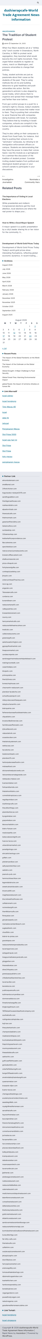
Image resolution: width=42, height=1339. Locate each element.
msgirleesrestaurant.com (11, 895)
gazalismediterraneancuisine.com (15, 1305)
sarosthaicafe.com (9, 1110)
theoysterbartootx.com (11, 1028)
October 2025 (7, 306)
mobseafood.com (9, 766)
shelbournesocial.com (10, 559)
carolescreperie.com (10, 654)
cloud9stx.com (8, 932)
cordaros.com (7, 596)
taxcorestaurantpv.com (11, 1144)
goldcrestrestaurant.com (11, 1214)
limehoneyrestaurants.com (12, 1210)
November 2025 (8, 302)
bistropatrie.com (8, 708)
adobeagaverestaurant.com (13, 1177)
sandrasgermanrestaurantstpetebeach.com (18, 659)
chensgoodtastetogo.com (12, 1094)
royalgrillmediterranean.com (13, 1106)
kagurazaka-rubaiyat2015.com (14, 493)
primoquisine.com (9, 675)
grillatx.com (6, 858)
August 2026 (7, 265)
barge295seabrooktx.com (12, 1073)
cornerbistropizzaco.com (11, 795)
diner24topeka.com (9, 969)
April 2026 (6, 281)
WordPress (7, 1336)
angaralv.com (7, 588)
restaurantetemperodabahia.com (14, 945)
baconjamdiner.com (9, 1119)
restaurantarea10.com (10, 605)
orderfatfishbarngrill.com (11, 1069)
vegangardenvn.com (10, 1293)
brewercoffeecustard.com (12, 555)
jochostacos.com (8, 1135)
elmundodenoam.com (10, 480)
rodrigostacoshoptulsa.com (12, 1019)
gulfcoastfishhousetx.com (12, 1061)
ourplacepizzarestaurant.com (13, 1251)
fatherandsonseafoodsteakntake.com (16, 712)
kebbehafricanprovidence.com (14, 538)
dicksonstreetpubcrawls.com (13, 770)
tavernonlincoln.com (10, 1168)
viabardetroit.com (9, 733)
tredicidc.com (7, 630)
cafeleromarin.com (9, 903)
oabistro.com (7, 870)
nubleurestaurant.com (10, 1181)
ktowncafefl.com (8, 891)
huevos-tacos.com (9, 841)
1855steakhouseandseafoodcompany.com (18, 1011)
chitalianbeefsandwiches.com (13, 978)
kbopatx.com (7, 671)
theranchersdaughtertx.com (13, 1123)
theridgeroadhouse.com (11, 501)
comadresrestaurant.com (11, 1202)
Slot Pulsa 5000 (9, 434)
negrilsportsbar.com (10, 799)
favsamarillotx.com (9, 1139)
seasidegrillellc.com (9, 1102)
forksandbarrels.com (10, 787)
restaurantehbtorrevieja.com (13, 1227)
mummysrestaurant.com (11, 1048)
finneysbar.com (8, 916)
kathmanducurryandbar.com (13, 994)
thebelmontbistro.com (10, 791)
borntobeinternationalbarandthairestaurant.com (20, 1231)
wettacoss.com (8, 746)
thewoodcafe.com (9, 513)
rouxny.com (6, 617)
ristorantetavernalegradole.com (14, 775)
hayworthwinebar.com (10, 1115)
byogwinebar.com (9, 816)
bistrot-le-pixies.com (10, 936)
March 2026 (7, 286)
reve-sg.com (7, 584)
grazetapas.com (8, 940)
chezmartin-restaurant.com (12, 688)
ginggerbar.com (8, 961)
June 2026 (6, 273)
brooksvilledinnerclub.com (12, 721)
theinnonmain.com (9, 518)
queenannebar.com (9, 1081)
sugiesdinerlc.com (9, 928)
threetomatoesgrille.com (11, 1003)
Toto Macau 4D (9, 407)
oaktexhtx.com (8, 1057)
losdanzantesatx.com (10, 754)
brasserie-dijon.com (9, 1086)
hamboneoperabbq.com (11, 1285)
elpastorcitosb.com (9, 509)
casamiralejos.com (9, 667)
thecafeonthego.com (10, 808)
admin (6, 43)
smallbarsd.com (8, 484)
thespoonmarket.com (10, 650)
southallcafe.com (8, 1015)
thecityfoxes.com (9, 679)
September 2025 (8, 311)
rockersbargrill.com (9, 907)
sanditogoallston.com (10, 497)
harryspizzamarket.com (11, 1264)
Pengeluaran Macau (11, 429)
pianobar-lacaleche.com (11, 692)
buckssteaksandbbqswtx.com (13, 1040)
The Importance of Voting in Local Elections (17, 197)
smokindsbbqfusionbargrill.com (14, 1077)
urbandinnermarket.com (11, 845)
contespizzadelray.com (11, 571)
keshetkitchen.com (9, 1280)
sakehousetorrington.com (12, 642)
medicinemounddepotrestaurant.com (16, 1193)
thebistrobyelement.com (11, 741)
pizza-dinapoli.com (9, 563)
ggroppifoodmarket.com (11, 646)
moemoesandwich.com (11, 1164)
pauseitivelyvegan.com (11, 1297)
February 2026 (8, 290)
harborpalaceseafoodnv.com (13, 762)
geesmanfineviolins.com (11, 522)
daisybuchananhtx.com (11, 704)
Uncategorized (8, 31)
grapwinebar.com (9, 820)
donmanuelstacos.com (10, 998)
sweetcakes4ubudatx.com (12, 887)
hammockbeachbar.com (11, 878)
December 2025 (8, 298)
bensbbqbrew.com (9, 1289)
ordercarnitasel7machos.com (13, 580)
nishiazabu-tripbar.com (11, 779)
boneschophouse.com (10, 683)
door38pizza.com (9, 1260)
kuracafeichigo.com (9, 1235)
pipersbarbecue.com (10, 812)
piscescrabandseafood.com (13, 1148)
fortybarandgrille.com (10, 567)
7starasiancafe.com (9, 592)
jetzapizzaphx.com (9, 1256)
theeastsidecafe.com (10, 1052)
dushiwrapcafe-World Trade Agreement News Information (21, 15)
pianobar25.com (8, 758)
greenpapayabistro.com (11, 974)
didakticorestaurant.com (11, 1218)
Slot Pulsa (6, 445)
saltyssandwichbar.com (11, 866)
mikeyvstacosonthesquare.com (14, 700)
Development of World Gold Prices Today (20, 243)
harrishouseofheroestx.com (12, 725)
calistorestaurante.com (11, 634)
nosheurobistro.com (9, 505)
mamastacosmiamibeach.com (13, 924)
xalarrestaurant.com (10, 1189)
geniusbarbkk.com (9, 1065)
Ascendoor (21, 1333)
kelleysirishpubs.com (10, 1152)
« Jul (4, 348)
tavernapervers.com (10, 949)
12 (14, 333)
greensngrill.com (8, 638)
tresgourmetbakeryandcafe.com (14, 957)
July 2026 (6, 269)
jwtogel (5, 423)
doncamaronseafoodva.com (13, 1127)
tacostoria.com (8, 750)
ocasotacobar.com (9, 737)
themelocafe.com (9, 1243)
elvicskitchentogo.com (10, 853)
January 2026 (7, 294)
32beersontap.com (9, 534)
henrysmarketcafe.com (11, 621)
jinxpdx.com (7, 576)
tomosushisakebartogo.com (12, 1272)
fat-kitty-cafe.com (9, 1239)
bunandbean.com (9, 600)
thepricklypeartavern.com (12, 1044)
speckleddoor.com (9, 547)
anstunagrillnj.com (9, 1268)
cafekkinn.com (8, 1247)
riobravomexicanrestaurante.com (15, 551)
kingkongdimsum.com (10, 1007)
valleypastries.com (9, 609)
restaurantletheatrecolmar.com (14, 625)
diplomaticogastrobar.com (12, 1276)
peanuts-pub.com (9, 874)
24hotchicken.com (9, 489)
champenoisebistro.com (11, 1032)
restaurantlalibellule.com (11, 1185)
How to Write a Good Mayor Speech (18, 223)
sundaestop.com (8, 530)
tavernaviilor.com (8, 982)
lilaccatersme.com (9, 542)
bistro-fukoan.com (9, 829)
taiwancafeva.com (9, 526)
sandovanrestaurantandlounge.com (15, 1222)
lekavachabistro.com (10, 824)
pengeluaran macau (11, 462)
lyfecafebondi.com (9, 729)
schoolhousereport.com (11, 696)
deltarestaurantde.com (11, 1206)
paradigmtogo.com (9, 849)
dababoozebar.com (9, 1160)
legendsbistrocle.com (10, 882)
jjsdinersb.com (7, 1173)
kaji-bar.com (7, 1023)
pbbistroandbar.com (10, 862)
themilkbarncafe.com (10, 911)
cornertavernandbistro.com (12, 1131)
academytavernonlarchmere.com (15, 1098)
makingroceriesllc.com (10, 663)
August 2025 (7, 315)
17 (4, 336)
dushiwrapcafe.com (9, 804)
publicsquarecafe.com (10, 990)
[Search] (38, 2)
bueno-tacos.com (9, 1090)
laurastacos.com (8, 986)
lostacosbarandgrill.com (11, 837)
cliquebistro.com (8, 717)
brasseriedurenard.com (11, 613)
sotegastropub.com (9, 953)
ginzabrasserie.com (9, 920)
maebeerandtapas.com (11, 1036)
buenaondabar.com (9, 783)
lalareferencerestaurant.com (13, 1198)
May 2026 (6, 277)
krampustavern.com (10, 1156)
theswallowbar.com (9, 965)
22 (30, 336)
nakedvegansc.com (9, 1301)
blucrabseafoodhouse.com (12, 899)
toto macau (7, 456)
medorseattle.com (9, 833)
